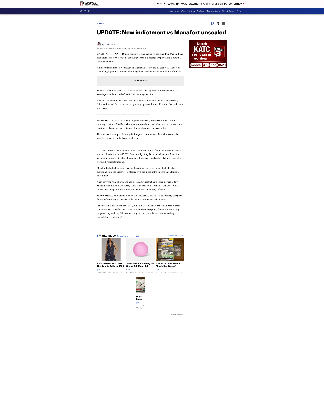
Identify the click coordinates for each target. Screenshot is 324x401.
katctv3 (82, 11)
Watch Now (236, 4)
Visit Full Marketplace (176, 235)
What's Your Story (188, 11)
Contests (200, 11)
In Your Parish (173, 11)
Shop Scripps (219, 4)
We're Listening (228, 11)
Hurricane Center (213, 11)
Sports (205, 4)
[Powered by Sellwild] (180, 314)
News (100, 23)
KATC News (110, 44)
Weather (194, 4)
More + (239, 11)
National (181, 4)
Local (171, 4)
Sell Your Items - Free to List (128, 236)
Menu (159, 4)
